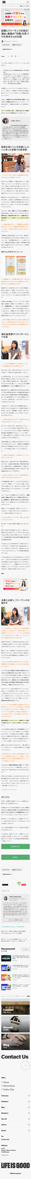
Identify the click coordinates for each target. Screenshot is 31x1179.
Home (2, 6)
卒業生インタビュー (15, 6)
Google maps (5, 1155)
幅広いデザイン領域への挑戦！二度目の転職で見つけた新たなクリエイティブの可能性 (13, 932)
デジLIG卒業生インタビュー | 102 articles (12, 926)
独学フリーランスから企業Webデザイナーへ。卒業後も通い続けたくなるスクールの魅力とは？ (14, 940)
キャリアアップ (7, 6)
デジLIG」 (24, 63)
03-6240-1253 (5, 1139)
